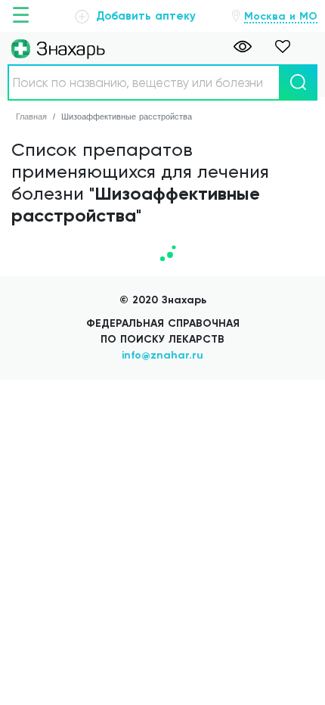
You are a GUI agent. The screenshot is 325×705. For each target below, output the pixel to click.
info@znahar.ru (162, 355)
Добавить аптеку (144, 16)
